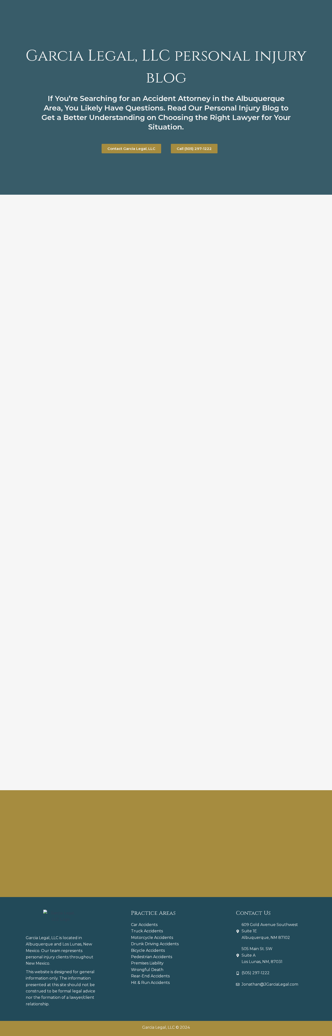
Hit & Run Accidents (150, 982)
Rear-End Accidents (150, 976)
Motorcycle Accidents (152, 937)
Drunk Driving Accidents (155, 944)
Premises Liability (147, 963)
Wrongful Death (147, 969)
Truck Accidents (147, 931)
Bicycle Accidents (148, 950)
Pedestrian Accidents (151, 956)
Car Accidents (144, 924)
